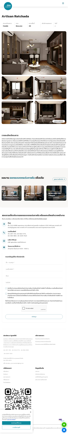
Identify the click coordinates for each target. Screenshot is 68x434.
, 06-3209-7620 (7, 353)
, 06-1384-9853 (24, 350)
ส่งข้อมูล (34, 317)
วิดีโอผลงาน (6, 380)
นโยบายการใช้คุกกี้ (11, 419)
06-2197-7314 (12, 234)
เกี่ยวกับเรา (6, 371)
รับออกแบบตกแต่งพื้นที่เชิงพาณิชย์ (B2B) (45, 344)
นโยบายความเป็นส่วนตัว (41, 380)
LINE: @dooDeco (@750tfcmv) (17, 242)
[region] (16, 421)
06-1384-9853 (12, 236)
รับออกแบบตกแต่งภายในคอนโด (43, 341)
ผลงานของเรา (6, 377)
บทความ (37, 371)
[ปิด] (30, 412)
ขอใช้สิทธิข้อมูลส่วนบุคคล (41, 377)
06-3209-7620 (22, 236)
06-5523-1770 (21, 234)
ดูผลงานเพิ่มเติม (58, 179)
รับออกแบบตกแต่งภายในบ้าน (42, 339)
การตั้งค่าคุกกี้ (16, 427)
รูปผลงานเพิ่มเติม (58, 121)
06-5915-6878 (7, 360)
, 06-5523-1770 (15, 350)
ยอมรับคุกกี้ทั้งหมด (16, 423)
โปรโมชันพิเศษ (6, 382)
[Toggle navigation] (63, 3)
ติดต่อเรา (5, 374)
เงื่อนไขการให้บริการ (40, 374)
